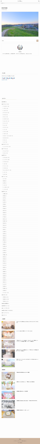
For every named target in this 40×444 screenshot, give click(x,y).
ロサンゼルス (6, 157)
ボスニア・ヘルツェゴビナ (8, 135)
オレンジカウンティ (7, 170)
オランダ (5, 114)
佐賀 (4, 277)
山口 (4, 265)
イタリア (5, 110)
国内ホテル (6, 299)
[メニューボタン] (1, 1)
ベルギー (5, 133)
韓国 (4, 180)
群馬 (4, 212)
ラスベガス (5, 161)
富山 (4, 225)
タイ (4, 178)
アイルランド (6, 106)
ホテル (5, 294)
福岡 (4, 275)
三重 (4, 242)
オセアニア (5, 144)
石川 (4, 227)
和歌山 (5, 254)
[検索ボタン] (39, 1)
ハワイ (5, 172)
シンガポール (6, 187)
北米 (4, 155)
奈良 (4, 248)
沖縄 (4, 290)
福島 (4, 206)
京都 (5, 246)
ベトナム (5, 189)
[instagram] (19, 439)
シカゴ (5, 163)
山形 (4, 202)
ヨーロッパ (6, 104)
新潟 (4, 223)
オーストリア (6, 112)
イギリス (5, 108)
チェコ (5, 125)
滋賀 (4, 244)
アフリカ (5, 148)
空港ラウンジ (6, 305)
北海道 (5, 193)
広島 (4, 263)
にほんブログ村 (4, 79)
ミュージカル (6, 308)
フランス (5, 131)
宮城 (4, 204)
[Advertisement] (20, 64)
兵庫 (4, 252)
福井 (4, 229)
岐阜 (4, 235)
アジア (5, 176)
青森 (4, 195)
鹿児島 (5, 288)
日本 (5, 191)
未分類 (4, 101)
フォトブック (6, 312)
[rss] (20, 439)
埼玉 (4, 214)
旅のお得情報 (6, 303)
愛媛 (4, 271)
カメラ (4, 315)
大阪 (4, 250)
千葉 (4, 216)
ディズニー (6, 292)
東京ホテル (5, 301)
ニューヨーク (6, 159)
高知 (4, 273)
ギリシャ (5, 116)
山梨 (4, 231)
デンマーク (5, 127)
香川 (4, 269)
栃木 (4, 210)
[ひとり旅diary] (20, 1)
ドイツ (5, 129)
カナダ (5, 174)
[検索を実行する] (37, 41)
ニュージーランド (6, 146)
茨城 (4, 208)
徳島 (4, 267)
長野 (4, 233)
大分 (4, 284)
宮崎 (4, 286)
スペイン (5, 123)
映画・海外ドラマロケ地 (8, 310)
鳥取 (4, 256)
